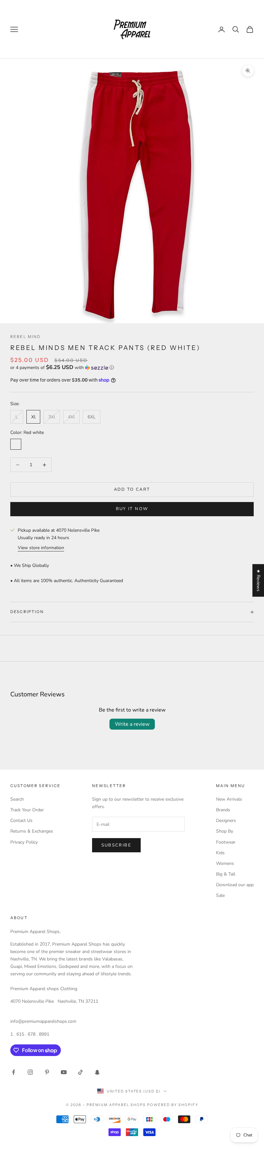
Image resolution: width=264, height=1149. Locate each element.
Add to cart (132, 489)
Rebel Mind (25, 336)
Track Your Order (27, 810)
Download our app (235, 885)
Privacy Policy (24, 842)
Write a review (132, 724)
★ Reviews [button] (258, 580)
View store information (41, 548)
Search (17, 799)
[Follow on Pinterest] (47, 1072)
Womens (225, 863)
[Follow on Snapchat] (97, 1072)
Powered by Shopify (172, 1105)
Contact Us (21, 820)
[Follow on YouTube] (64, 1072)
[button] (132, 367)
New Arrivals (229, 799)
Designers (226, 820)
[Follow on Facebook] (13, 1072)
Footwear (225, 842)
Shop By (224, 831)
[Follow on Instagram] (30, 1072)
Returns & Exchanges (31, 831)
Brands (223, 810)
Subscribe (116, 845)
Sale (220, 895)
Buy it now (132, 509)
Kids (220, 853)
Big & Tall (225, 874)
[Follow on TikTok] (80, 1072)
